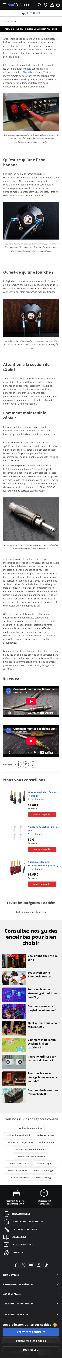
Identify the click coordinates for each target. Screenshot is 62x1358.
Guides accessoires (19, 1163)
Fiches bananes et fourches (31, 911)
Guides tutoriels (20, 1177)
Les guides (11, 21)
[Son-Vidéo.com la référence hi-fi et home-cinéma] (19, 4)
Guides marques (44, 1163)
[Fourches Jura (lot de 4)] (18, 832)
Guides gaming (43, 1177)
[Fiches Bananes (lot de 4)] (17, 797)
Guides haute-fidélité (18, 1135)
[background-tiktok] (46, 1265)
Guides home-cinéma (30, 1128)
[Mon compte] (52, 5)
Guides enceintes (45, 1135)
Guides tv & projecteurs (20, 1142)
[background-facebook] (15, 1265)
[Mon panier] (58, 5)
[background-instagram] (38, 1265)
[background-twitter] (23, 1265)
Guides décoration (17, 1170)
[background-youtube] (31, 1265)
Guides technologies (44, 1170)
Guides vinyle (46, 1142)
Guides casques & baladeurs (30, 1149)
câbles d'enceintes (32, 72)
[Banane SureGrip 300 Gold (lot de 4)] (17, 867)
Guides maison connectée (31, 1156)
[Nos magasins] (46, 5)
